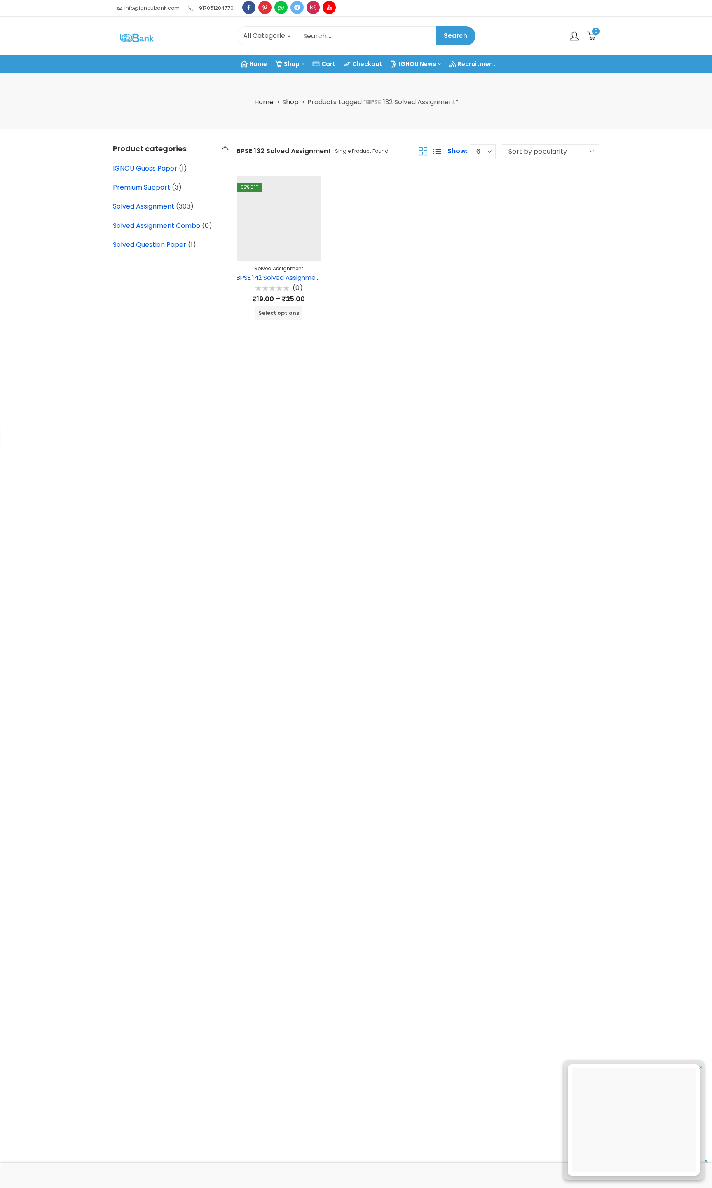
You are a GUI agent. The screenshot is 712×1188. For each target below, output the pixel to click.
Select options (278, 313)
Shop (290, 102)
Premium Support (141, 187)
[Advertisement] (636, 1121)
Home (264, 102)
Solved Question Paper (149, 244)
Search (455, 35)
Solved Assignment (278, 268)
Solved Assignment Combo (156, 225)
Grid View (423, 151)
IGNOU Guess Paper (145, 168)
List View (437, 151)
